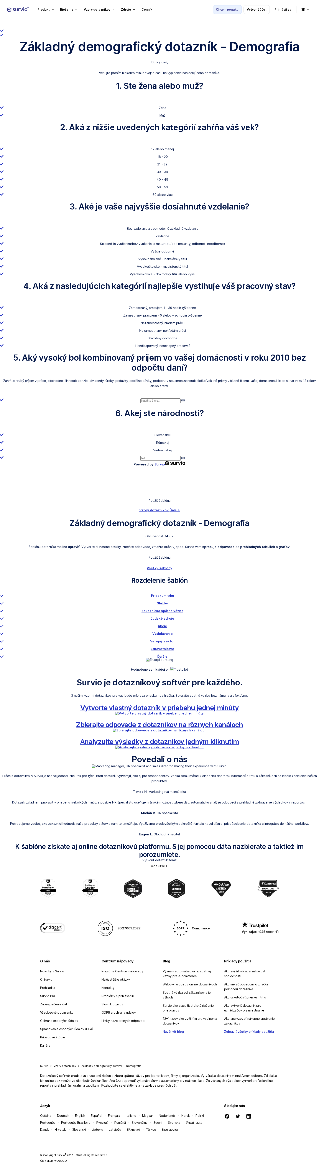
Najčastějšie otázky (116, 979)
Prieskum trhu (162, 596)
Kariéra (45, 1045)
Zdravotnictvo (162, 649)
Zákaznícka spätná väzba (162, 611)
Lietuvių (97, 1129)
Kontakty (108, 988)
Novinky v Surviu (52, 971)
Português (47, 1122)
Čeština (45, 1115)
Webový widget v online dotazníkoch (190, 984)
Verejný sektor (162, 641)
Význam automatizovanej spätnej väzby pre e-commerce (187, 973)
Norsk (185, 1115)
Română (120, 1122)
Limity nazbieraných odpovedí (123, 1021)
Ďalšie (174, 510)
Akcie (162, 626)
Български (170, 1129)
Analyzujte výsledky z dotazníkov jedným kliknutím (159, 741)
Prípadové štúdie (52, 1037)
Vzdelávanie (162, 634)
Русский (102, 1122)
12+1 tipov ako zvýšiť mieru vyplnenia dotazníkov (190, 1021)
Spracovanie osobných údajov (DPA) (66, 1029)
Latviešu (115, 1129)
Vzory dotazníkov (154, 510)
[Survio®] (18, 9)
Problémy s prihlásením (118, 996)
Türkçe (151, 1129)
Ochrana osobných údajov (59, 1021)
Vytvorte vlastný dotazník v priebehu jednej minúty (159, 708)
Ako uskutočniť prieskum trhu (245, 997)
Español (96, 1115)
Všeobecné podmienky (56, 1012)
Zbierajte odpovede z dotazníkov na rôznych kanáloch (159, 725)
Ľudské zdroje (162, 618)
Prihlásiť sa (283, 9)
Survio (44, 1065)
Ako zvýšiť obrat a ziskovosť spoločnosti (244, 973)
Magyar (147, 1115)
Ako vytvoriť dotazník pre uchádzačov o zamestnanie (244, 1008)
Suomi (157, 1122)
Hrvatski (60, 1129)
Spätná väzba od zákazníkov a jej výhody (187, 995)
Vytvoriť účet (256, 9)
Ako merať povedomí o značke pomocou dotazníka (246, 986)
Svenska (174, 1122)
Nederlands (167, 1115)
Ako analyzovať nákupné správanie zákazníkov (249, 1021)
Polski (200, 1115)
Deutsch (63, 1115)
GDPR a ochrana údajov (119, 1012)
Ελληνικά (133, 1129)
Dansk (44, 1129)
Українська (194, 1122)
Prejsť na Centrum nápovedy (122, 971)
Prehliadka (47, 988)
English (80, 1115)
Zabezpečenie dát (53, 1004)
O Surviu (46, 979)
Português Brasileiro (75, 1122)
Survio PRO (48, 996)
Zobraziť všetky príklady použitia (249, 1031)
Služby (162, 603)
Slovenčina (140, 1122)
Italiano (131, 1115)
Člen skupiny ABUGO (53, 1160)
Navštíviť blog (173, 1031)
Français (114, 1115)
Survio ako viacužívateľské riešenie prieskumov (188, 1008)
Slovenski (79, 1129)
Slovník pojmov (112, 1004)
